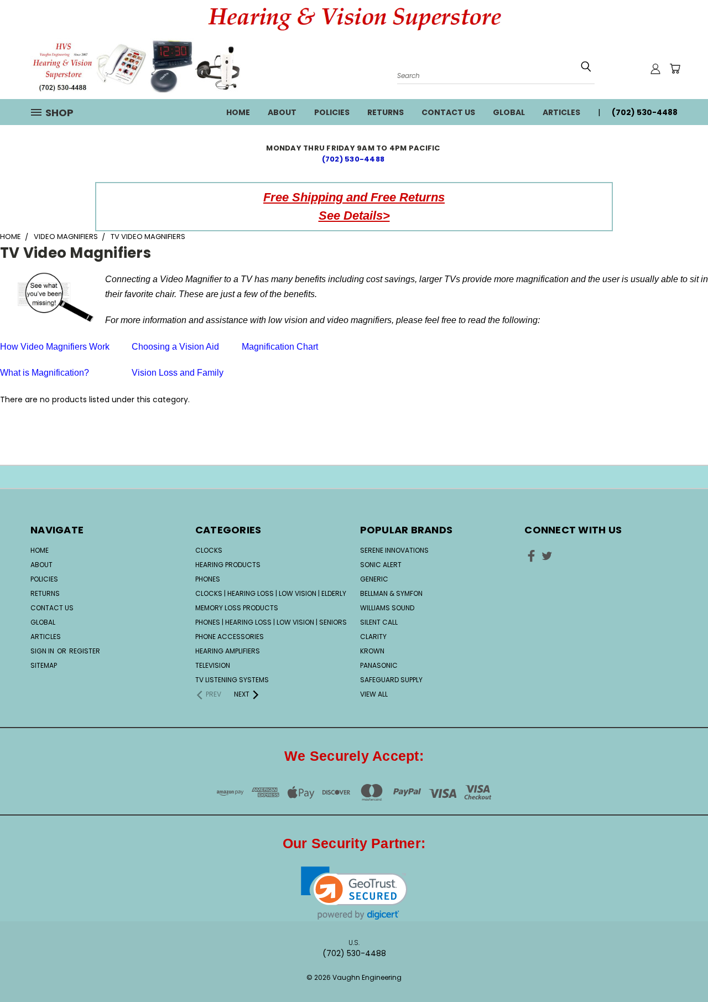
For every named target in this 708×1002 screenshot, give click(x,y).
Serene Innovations (394, 550)
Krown (372, 651)
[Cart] (674, 68)
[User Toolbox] (655, 68)
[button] (354, 893)
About (282, 112)
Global (509, 112)
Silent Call (379, 622)
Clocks (208, 550)
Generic (374, 579)
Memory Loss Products (236, 607)
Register (84, 651)
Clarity (373, 636)
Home (238, 112)
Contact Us (448, 112)
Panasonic (379, 665)
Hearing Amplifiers (227, 651)
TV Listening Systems (232, 679)
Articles (561, 112)
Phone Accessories (229, 636)
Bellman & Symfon (391, 593)
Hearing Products (228, 564)
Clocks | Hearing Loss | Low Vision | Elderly (270, 593)
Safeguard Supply (391, 679)
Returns (385, 112)
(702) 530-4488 (354, 159)
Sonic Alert (381, 564)
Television (212, 665)
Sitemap (43, 665)
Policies (332, 112)
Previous (679, 959)
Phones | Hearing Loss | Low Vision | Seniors (271, 622)
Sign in (43, 651)
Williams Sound (387, 607)
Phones (207, 579)
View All (374, 694)
